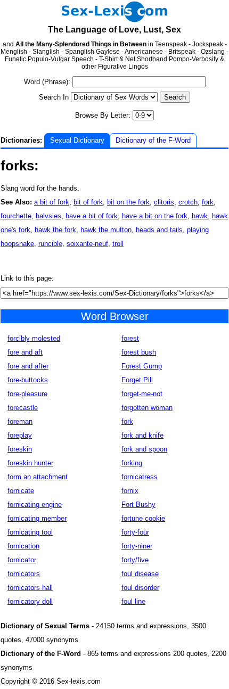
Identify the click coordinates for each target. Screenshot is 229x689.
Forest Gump (141, 366)
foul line (133, 601)
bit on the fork (128, 202)
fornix (129, 491)
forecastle (22, 408)
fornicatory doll (30, 601)
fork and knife (142, 435)
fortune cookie (143, 518)
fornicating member (37, 518)
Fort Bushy (138, 504)
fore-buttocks (27, 380)
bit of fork (88, 202)
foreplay (19, 435)
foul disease (140, 574)
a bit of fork (51, 202)
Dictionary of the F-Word (153, 140)
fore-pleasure (27, 394)
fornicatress (139, 477)
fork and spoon (144, 449)
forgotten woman (147, 408)
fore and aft (25, 352)
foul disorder (140, 588)
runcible (50, 244)
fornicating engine (34, 504)
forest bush (138, 352)
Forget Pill (137, 380)
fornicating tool (30, 532)
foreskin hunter (30, 463)
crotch (188, 202)
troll (118, 244)
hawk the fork (55, 230)
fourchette (16, 216)
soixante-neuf (87, 244)
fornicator (21, 560)
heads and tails (159, 230)
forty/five (135, 560)
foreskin (19, 449)
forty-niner (136, 546)
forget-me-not (141, 394)
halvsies (48, 216)
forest (130, 338)
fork (208, 202)
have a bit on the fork (154, 216)
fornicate (20, 491)
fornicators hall (30, 588)
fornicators (23, 574)
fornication (23, 546)
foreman (19, 421)
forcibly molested (33, 338)
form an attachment (37, 477)
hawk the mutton (106, 230)
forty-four (135, 532)
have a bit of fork (92, 216)
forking (131, 463)
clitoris (164, 202)
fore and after (27, 366)
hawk (200, 216)
